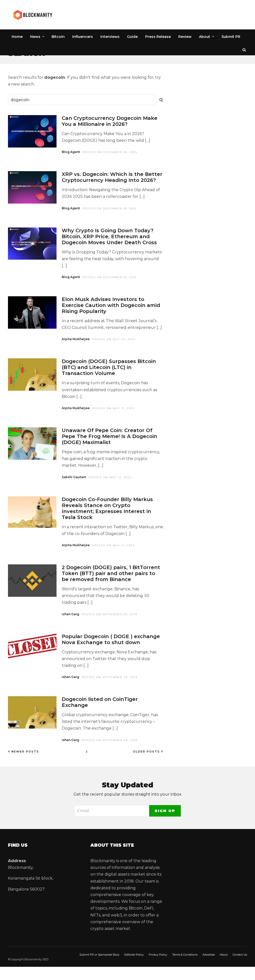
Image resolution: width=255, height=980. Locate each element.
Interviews (110, 36)
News (35, 36)
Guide (132, 36)
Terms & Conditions (184, 954)
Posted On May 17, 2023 (113, 408)
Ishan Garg (70, 614)
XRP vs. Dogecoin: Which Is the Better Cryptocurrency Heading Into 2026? (112, 177)
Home (17, 36)
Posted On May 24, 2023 (113, 339)
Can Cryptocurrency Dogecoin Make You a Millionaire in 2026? (109, 121)
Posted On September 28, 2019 (109, 740)
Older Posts (146, 751)
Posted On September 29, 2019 (109, 677)
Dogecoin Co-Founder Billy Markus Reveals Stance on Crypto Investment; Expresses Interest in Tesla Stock (107, 508)
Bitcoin (58, 36)
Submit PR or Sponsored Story (99, 954)
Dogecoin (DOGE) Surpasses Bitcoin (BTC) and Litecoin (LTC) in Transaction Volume (109, 367)
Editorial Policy (134, 954)
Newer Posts (25, 751)
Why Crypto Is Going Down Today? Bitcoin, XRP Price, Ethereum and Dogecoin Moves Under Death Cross (109, 236)
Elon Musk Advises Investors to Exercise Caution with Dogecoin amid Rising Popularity (111, 305)
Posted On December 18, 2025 (109, 208)
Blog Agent (71, 152)
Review (184, 36)
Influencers (82, 36)
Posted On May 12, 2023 (110, 477)
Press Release (158, 36)
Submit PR (230, 36)
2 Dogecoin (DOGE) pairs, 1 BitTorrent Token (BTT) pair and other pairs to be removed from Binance (111, 573)
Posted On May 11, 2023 (113, 545)
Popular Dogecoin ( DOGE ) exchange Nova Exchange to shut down (111, 639)
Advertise (208, 954)
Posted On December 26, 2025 (109, 152)
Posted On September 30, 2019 (109, 614)
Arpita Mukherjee (76, 339)
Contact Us (240, 954)
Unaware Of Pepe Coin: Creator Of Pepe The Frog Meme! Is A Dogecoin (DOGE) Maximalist (109, 436)
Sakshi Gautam (74, 477)
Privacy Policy (158, 954)
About (204, 36)
